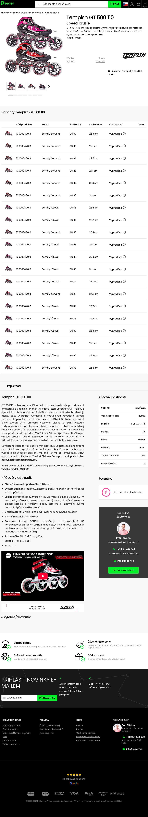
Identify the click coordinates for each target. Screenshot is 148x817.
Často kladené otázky (50, 725)
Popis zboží (14, 386)
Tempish (100, 61)
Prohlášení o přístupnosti (88, 740)
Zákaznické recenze (74, 779)
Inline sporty (11, 12)
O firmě (79, 725)
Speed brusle (52, 12)
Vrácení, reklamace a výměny (17, 733)
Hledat (114, 4)
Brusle (24, 12)
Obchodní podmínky (86, 733)
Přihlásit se (47, 698)
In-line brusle (36, 12)
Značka (116, 70)
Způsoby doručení (11, 725)
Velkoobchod (9, 740)
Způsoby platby (10, 729)
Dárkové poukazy (11, 744)
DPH (5, 736)
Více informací (74, 37)
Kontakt (79, 729)
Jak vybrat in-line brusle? (51, 729)
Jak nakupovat (46, 733)
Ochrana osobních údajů (88, 736)
